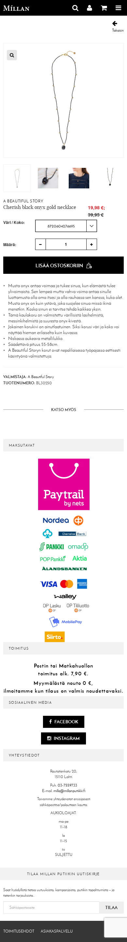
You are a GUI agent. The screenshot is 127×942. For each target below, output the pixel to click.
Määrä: (9, 244)
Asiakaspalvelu (57, 931)
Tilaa (111, 907)
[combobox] (66, 226)
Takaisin (118, 30)
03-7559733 (67, 785)
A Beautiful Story (23, 201)
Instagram (66, 738)
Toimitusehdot (18, 931)
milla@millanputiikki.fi (69, 790)
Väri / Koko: (14, 222)
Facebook (65, 722)
